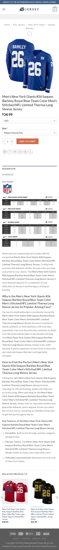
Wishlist (36, 538)
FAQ (44, 538)
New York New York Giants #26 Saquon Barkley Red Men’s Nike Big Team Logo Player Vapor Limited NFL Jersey (13, 514)
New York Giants (36, 24)
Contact (25, 538)
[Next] (57, 503)
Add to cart (27, 141)
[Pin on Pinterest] (25, 151)
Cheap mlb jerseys (45, 543)
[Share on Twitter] (15, 151)
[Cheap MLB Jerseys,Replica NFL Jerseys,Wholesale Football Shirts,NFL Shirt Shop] (29, 9)
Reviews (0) (7, 174)
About (16, 538)
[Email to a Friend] (20, 151)
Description (8, 169)
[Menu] (4, 9)
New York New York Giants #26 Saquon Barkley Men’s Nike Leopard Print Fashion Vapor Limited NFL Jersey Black (42, 514)
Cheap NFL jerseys (30, 546)
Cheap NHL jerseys (48, 546)
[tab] (29, 169)
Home (7, 24)
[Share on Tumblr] (30, 151)
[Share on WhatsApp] (4, 151)
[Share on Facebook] (10, 151)
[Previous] (2, 503)
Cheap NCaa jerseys (12, 546)
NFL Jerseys (19, 24)
